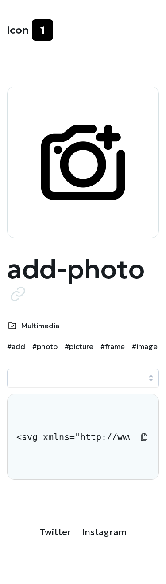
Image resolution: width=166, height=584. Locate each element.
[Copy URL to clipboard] (17, 293)
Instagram (104, 532)
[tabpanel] (83, 436)
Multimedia (40, 325)
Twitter (55, 532)
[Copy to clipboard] (144, 437)
